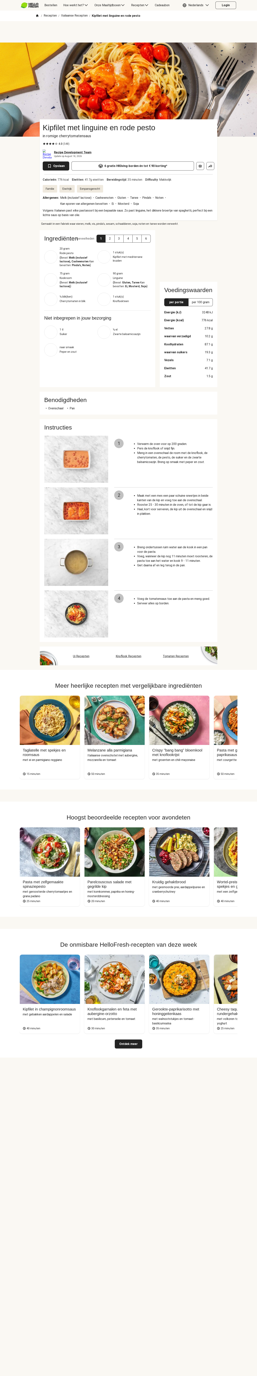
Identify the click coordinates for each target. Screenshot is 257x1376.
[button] (196, 5)
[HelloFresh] (29, 5)
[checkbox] (44, 143)
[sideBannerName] (188, 253)
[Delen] (210, 166)
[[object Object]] (200, 166)
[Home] (37, 15)
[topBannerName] (128, 31)
